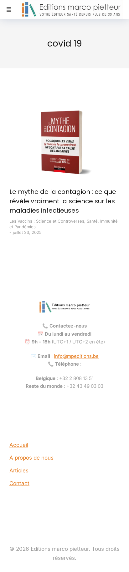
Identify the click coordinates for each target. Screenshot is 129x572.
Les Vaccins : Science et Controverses (46, 221)
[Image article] (64, 142)
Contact (19, 483)
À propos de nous (31, 458)
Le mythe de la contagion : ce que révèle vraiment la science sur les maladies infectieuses (62, 201)
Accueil (18, 445)
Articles (18, 470)
